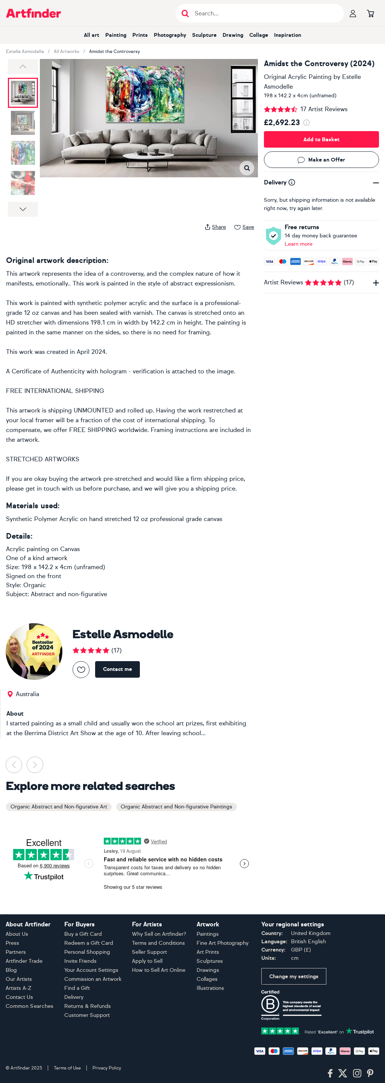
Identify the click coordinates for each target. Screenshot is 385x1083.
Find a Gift (77, 988)
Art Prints (208, 952)
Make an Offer (326, 160)
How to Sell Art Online (158, 970)
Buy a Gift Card (83, 934)
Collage (258, 35)
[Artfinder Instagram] (357, 1073)
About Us (17, 934)
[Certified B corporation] (291, 1004)
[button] (23, 66)
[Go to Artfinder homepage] (33, 13)
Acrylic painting (27, 549)
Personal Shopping (87, 952)
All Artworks (66, 51)
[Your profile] (353, 13)
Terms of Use (67, 1068)
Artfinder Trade (24, 961)
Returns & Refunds (87, 1006)
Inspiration (287, 35)
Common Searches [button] (30, 1006)
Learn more (298, 244)
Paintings (208, 934)
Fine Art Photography (223, 943)
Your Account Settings (91, 970)
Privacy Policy (106, 1068)
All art (91, 35)
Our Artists (19, 979)
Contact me (117, 669)
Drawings (208, 970)
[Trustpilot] (317, 1030)
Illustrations (210, 988)
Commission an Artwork (92, 979)
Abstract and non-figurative (69, 594)
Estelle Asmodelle (25, 51)
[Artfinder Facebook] (330, 1073)
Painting (115, 35)
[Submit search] (185, 13)
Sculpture (204, 35)
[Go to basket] (370, 13)
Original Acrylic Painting (298, 76)
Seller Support (149, 952)
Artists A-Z (19, 988)
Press (12, 943)
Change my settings (293, 976)
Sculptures (210, 961)
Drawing (233, 35)
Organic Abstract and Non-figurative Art (59, 807)
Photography (170, 35)
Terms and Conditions (158, 943)
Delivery (73, 997)
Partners (16, 952)
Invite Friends (80, 961)
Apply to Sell (147, 961)
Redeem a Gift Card (88, 943)
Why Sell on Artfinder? (159, 934)
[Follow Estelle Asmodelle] (81, 669)
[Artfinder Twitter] (342, 1073)
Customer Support (87, 1015)
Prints (140, 35)
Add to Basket (321, 139)
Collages (207, 979)
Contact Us (19, 997)
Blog (11, 970)
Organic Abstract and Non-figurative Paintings (176, 807)
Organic (34, 585)
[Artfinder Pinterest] (370, 1073)
